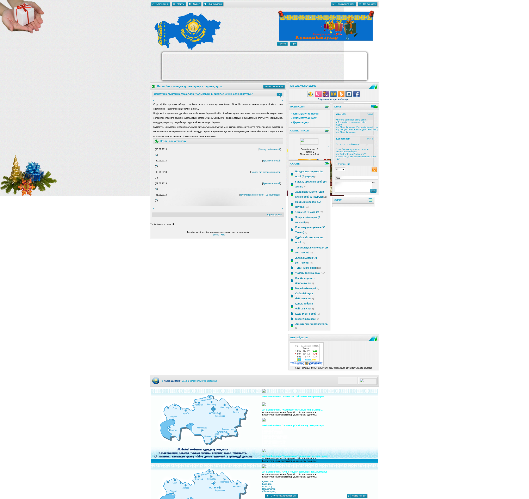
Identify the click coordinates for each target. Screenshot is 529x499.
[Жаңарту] (374, 169)
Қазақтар (267, 484)
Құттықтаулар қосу (305, 118)
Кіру (223, 234)
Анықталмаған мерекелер (311, 324)
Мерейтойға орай (305, 288)
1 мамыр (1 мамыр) (307, 212)
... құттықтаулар (213, 86)
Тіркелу (215, 234)
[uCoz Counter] (309, 144)
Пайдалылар (268, 489)
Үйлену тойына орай (269, 149)
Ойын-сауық (268, 491)
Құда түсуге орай (305, 313)
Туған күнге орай (271, 160)
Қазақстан (267, 481)
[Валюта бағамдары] (306, 361)
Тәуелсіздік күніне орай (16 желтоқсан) (260, 194)
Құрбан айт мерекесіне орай (265, 172)
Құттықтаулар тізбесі (306, 113)
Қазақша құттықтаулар (187, 86)
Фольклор (267, 486)
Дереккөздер (301, 122)
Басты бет (163, 86)
